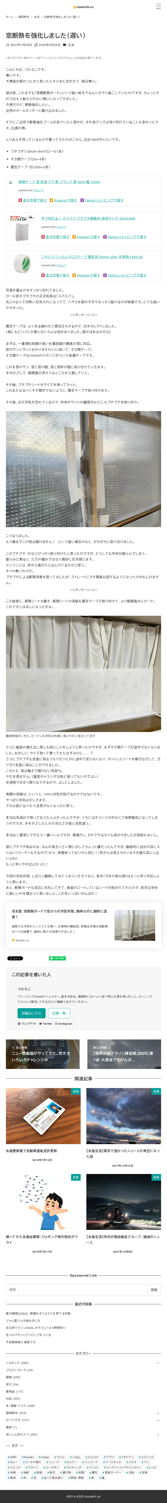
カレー (14, 1462)
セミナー (72, 1462)
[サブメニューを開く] (158, 1363)
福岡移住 (12, 1413)
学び (9, 1384)
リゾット (94, 1467)
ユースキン (52, 1467)
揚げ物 (67, 1472)
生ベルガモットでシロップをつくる (28, 1335)
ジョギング (13, 1363)
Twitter (47, 1023)
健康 (9, 1377)
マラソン (33, 1467)
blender (29, 1457)
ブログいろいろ (16, 1370)
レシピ (153, 1467)
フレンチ (15, 1467)
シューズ (54, 1462)
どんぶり (93, 1457)
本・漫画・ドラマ (16, 1406)
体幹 (26, 1472)
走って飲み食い (54, 1478)
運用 (9, 1427)
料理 (81, 1472)
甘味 (144, 1472)
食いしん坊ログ (16, 1434)
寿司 (52, 1472)
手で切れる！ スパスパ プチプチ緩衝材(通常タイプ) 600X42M (88, 218)
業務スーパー (113, 1472)
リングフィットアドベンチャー (124, 1467)
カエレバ (38, 190)
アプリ (110, 1457)
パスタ (132, 1462)
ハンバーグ (91, 1462)
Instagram (65, 1023)
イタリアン (127, 1457)
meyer (45, 1457)
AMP (13, 1457)
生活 (71, 45)
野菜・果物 (77, 1478)
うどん (61, 1457)
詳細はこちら (32, 1013)
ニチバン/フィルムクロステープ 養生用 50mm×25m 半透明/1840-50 (92, 256)
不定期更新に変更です (21, 1342)
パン (146, 1462)
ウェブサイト (29, 1023)
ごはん (76, 1457)
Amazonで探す (65, 200)
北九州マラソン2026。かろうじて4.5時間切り (36, 1328)
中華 (13, 1472)
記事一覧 (59, 1013)
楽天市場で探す (35, 200)
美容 (13, 1478)
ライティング (74, 1467)
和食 (39, 1472)
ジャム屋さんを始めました (23, 1320)
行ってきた (13, 1420)
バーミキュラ (113, 1462)
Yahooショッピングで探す (104, 200)
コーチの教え (33, 1462)
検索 (154, 1289)
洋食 (131, 1472)
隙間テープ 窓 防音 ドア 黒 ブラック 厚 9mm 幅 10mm (59, 181)
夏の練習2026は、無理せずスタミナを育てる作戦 (38, 1313)
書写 (95, 1472)
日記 (9, 1399)
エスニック (147, 1457)
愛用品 (10, 1391)
